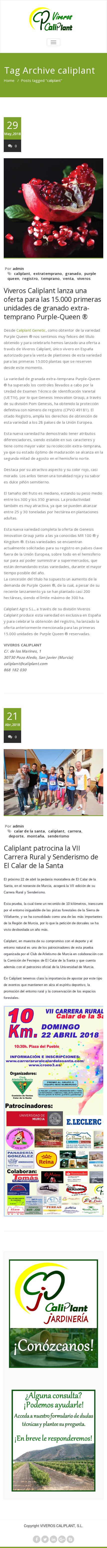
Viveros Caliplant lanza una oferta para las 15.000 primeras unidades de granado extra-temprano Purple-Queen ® (52, 303)
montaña (35, 835)
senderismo (58, 835)
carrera (74, 830)
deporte (16, 835)
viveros (84, 278)
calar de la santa (29, 830)
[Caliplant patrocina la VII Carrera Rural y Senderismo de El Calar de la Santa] (53, 782)
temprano (50, 278)
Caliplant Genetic (31, 330)
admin (18, 268)
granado (73, 273)
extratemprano (47, 273)
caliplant (22, 273)
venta (68, 278)
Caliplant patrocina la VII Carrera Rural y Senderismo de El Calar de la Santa (51, 856)
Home (9, 80)
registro (30, 278)
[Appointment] (53, 19)
